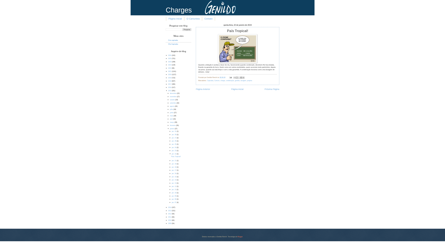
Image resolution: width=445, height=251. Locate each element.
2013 (170, 211)
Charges (179, 10)
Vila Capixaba (173, 44)
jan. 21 (174, 160)
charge (222, 80)
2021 (170, 71)
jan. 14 (174, 180)
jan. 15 (174, 177)
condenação (230, 80)
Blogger (240, 237)
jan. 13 (174, 183)
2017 (170, 84)
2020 (170, 74)
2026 (170, 55)
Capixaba (210, 80)
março (172, 122)
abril (171, 119)
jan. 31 (174, 131)
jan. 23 (174, 150)
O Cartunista (193, 18)
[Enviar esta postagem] (230, 77)
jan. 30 (174, 134)
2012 (170, 214)
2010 (170, 220)
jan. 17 (174, 170)
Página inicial (175, 18)
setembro (173, 103)
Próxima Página (272, 89)
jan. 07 (174, 202)
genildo (237, 80)
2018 (170, 81)
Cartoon (216, 80)
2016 (170, 87)
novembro (173, 96)
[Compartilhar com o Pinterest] (243, 77)
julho (171, 109)
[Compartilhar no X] (239, 77)
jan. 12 (174, 186)
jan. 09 (174, 196)
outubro (172, 100)
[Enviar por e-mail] (235, 77)
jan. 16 (174, 173)
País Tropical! (176, 156)
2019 (170, 78)
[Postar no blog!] (237, 77)
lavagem (243, 80)
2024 (170, 62)
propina (249, 80)
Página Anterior (203, 89)
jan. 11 (174, 189)
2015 (170, 91)
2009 (170, 223)
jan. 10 (174, 193)
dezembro (173, 93)
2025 (170, 58)
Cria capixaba (173, 40)
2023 (170, 65)
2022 (170, 68)
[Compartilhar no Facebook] (241, 77)
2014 (170, 207)
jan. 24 (174, 147)
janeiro (172, 129)
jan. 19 (174, 164)
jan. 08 (174, 199)
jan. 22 (174, 154)
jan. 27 (174, 138)
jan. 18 (174, 167)
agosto (172, 106)
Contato (208, 18)
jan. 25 (174, 144)
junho (172, 112)
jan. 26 (174, 141)
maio (172, 116)
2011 (170, 217)
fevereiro (173, 125)
